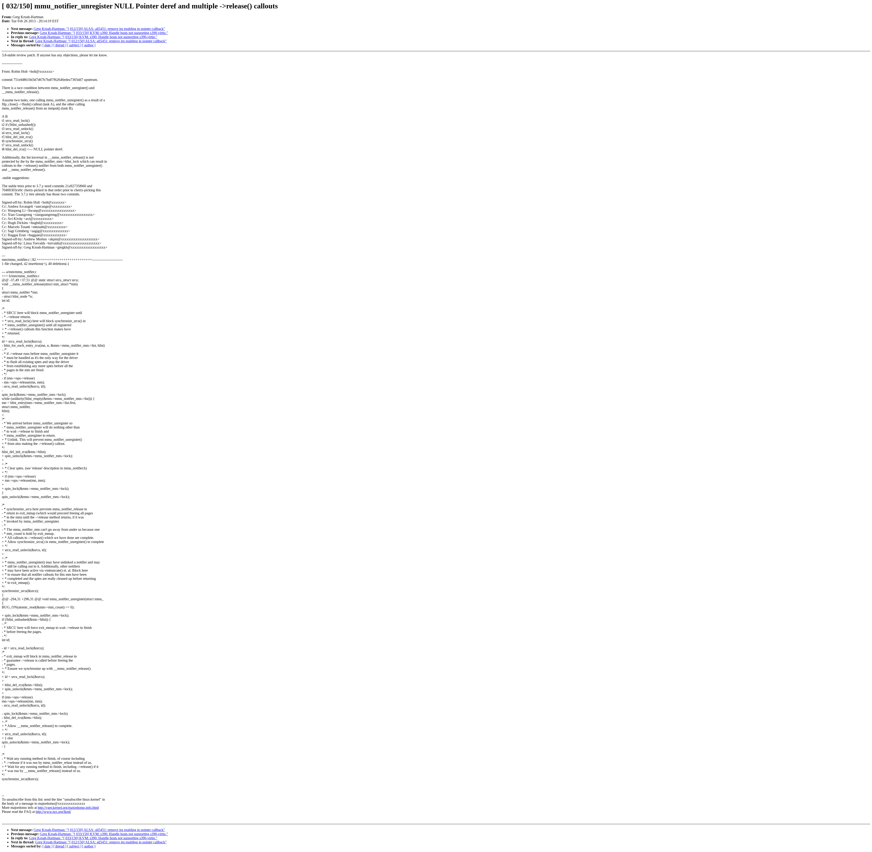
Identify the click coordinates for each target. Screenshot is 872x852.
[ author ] (88, 45)
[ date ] (47, 45)
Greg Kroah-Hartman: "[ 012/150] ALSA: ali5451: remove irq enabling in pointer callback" (99, 29)
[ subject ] (74, 45)
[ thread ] (59, 45)
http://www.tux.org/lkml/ (53, 812)
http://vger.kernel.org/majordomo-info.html (68, 808)
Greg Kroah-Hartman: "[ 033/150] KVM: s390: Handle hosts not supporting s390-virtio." (104, 33)
